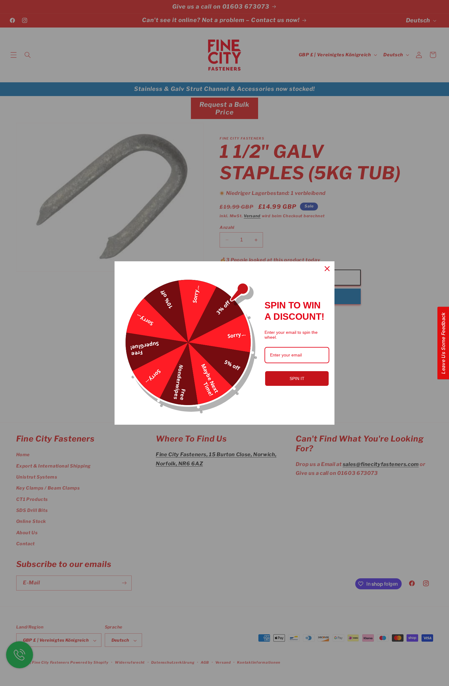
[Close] (327, 268)
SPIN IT (297, 378)
